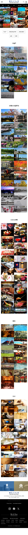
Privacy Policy (9, 503)
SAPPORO (3, 520)
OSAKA (22, 518)
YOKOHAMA (21, 520)
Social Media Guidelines (17, 503)
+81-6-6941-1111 (14, 497)
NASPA (12, 520)
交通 (7, 488)
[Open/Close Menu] (2, 2)
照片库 (21, 488)
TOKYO (5, 518)
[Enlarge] (7, 50)
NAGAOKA (8, 520)
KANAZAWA (3, 523)
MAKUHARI (14, 518)
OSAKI (16, 520)
